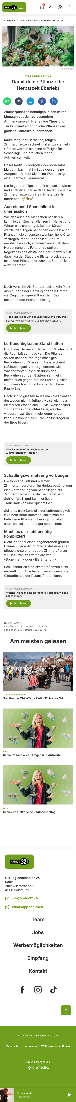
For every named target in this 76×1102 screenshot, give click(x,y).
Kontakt (38, 971)
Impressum (31, 1046)
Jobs (38, 932)
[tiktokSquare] (54, 990)
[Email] (30, 101)
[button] (59, 7)
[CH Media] (38, 1066)
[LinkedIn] (54, 101)
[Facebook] (42, 101)
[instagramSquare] (38, 990)
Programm (9, 20)
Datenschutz (14, 1046)
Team (38, 919)
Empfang (38, 958)
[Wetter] (51, 7)
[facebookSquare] (22, 990)
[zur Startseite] (10, 7)
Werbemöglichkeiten (38, 945)
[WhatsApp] (7, 101)
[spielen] (69, 1094)
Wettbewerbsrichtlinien (55, 1046)
